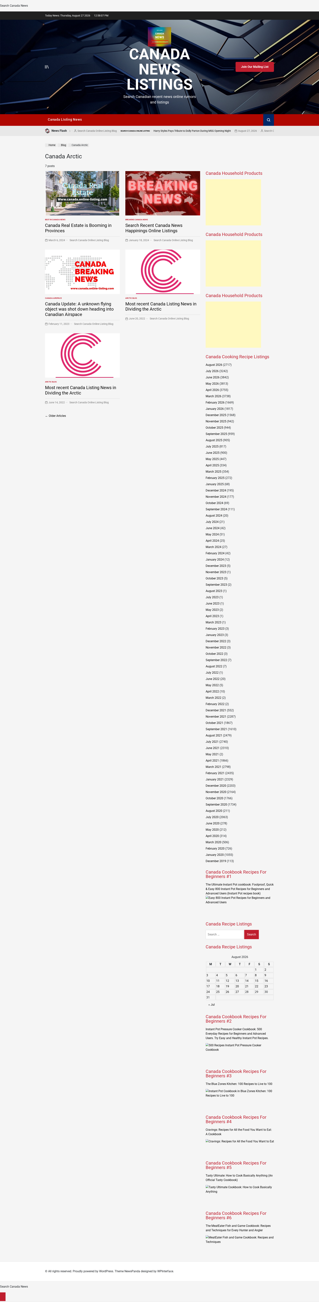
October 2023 (214, 578)
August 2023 (214, 591)
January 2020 (215, 855)
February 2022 (215, 704)
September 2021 (216, 729)
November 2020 (216, 792)
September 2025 (216, 434)
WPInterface (165, 1271)
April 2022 (212, 691)
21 (246, 986)
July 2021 (212, 741)
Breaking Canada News (136, 220)
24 (208, 992)
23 (266, 986)
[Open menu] (47, 67)
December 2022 (216, 641)
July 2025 (212, 446)
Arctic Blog (131, 298)
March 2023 (213, 622)
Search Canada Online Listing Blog (228, 130)
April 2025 (212, 465)
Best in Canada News (55, 220)
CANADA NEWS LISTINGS (160, 69)
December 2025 (216, 415)
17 (208, 986)
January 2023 (215, 635)
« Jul (211, 1004)
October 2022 (214, 654)
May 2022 (212, 685)
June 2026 (212, 377)
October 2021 (214, 723)
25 (217, 992)
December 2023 (216, 566)
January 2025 (215, 484)
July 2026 (212, 371)
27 (237, 992)
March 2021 (213, 767)
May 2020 (212, 829)
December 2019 (216, 861)
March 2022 (213, 697)
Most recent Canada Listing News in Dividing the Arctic (160, 306)
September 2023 (216, 584)
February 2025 (215, 478)
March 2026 (213, 396)
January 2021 (215, 779)
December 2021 (216, 710)
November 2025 (216, 421)
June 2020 (212, 823)
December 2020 (216, 785)
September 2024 (216, 509)
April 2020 (212, 836)
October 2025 (214, 427)
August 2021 (214, 735)
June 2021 (212, 748)
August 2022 (214, 666)
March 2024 (213, 547)
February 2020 (215, 848)
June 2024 (212, 528)
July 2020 (212, 817)
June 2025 (212, 453)
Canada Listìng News (65, 119)
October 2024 (214, 503)
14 (246, 981)
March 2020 (213, 842)
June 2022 (212, 679)
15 (256, 981)
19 (227, 986)
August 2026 (214, 365)
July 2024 (212, 522)
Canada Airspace (53, 298)
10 (208, 981)
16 (266, 981)
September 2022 (216, 660)
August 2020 (214, 811)
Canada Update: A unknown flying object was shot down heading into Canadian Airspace (79, 309)
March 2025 (213, 471)
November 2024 (216, 496)
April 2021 (212, 760)
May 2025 (212, 459)
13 (237, 981)
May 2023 (212, 610)
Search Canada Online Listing (79, 131)
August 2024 (214, 515)
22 (256, 986)
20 (237, 986)
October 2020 (214, 798)
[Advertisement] (233, 202)
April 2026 (212, 390)
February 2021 (215, 773)
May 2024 (212, 534)
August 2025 (214, 440)
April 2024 (212, 540)
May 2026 (212, 383)
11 (217, 981)
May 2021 (212, 754)
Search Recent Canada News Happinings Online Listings (153, 228)
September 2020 (216, 804)
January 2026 (215, 409)
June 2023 (212, 603)
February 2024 (215, 553)
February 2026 (215, 402)
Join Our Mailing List (254, 67)
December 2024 (216, 490)
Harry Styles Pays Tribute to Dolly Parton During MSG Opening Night (136, 130)
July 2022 (212, 672)
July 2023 (212, 597)
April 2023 (212, 616)
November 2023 (216, 572)
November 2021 (216, 716)
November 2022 (216, 647)
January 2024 (215, 559)
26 (227, 992)
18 (217, 986)
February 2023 (215, 628)
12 (227, 981)
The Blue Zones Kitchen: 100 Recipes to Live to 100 (239, 1084)
